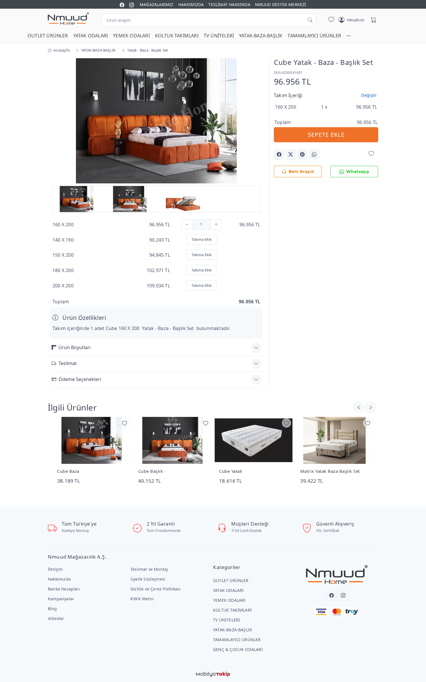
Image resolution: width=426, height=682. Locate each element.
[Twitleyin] (290, 154)
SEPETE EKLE (326, 134)
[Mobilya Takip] (213, 674)
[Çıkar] (186, 224)
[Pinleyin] (302, 154)
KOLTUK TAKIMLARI (177, 35)
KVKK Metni (142, 598)
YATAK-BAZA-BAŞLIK (260, 35)
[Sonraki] (359, 407)
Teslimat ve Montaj (149, 569)
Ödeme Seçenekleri (80, 379)
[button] (351, 36)
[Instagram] (343, 595)
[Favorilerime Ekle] (371, 154)
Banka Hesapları (64, 589)
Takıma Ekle (202, 239)
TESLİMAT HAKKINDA (229, 4)
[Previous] (57, 121)
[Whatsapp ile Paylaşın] (314, 154)
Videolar (56, 618)
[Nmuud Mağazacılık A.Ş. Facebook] (122, 4)
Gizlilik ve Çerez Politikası (155, 589)
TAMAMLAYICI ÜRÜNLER (314, 35)
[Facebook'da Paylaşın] (279, 154)
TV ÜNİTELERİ (219, 35)
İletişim (55, 569)
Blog (52, 608)
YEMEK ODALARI (131, 35)
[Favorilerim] (330, 20)
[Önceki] (370, 407)
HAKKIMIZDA (191, 4)
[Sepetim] (372, 20)
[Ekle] (216, 224)
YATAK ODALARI (90, 35)
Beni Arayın (301, 171)
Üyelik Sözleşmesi (147, 579)
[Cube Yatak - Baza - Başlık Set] (156, 120)
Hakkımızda (59, 579)
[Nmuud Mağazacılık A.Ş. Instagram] (131, 4)
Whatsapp (357, 171)
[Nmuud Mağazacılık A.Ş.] (68, 19)
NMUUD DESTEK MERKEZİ (280, 4)
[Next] (255, 121)
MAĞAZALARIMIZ (157, 4)
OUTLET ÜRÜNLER (48, 35)
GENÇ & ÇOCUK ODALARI (238, 649)
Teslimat (68, 363)
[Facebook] (332, 595)
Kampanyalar (61, 598)
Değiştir (369, 95)
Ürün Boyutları (75, 347)
